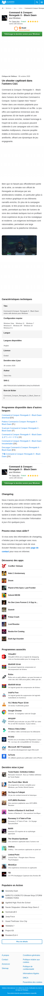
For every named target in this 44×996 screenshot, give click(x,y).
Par (14, 21)
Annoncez (6, 964)
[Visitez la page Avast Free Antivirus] (22, 29)
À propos (5, 955)
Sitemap (5, 968)
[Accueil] (3, 8)
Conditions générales (31, 955)
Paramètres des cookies (32, 982)
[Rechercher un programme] (37, 2)
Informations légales (31, 973)
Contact (5, 960)
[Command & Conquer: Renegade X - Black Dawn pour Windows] (4, 18)
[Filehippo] (8, 2)
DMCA (25, 978)
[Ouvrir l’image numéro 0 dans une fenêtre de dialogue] (19, 245)
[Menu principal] (41, 2)
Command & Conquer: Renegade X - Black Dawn (23, 15)
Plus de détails (22, 941)
